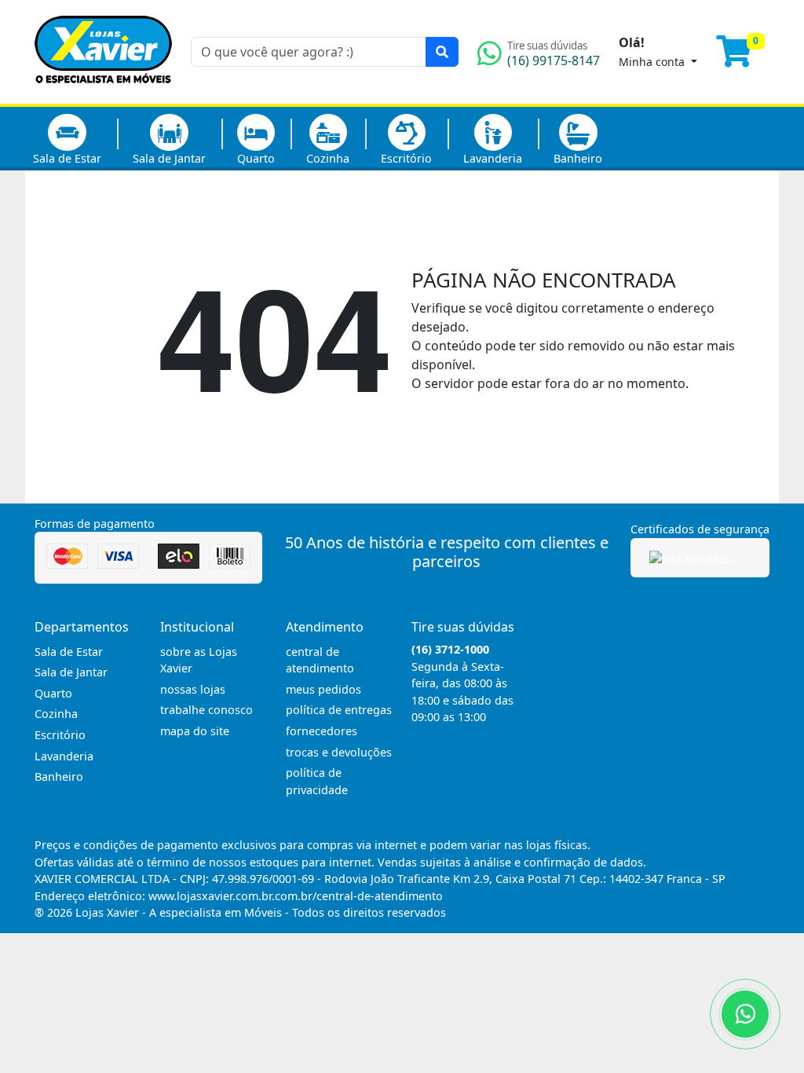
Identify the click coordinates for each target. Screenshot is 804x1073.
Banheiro (578, 158)
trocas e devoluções (339, 752)
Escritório (406, 158)
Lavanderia (492, 158)
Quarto (256, 158)
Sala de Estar (67, 158)
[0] (742, 58)
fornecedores (321, 730)
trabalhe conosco (206, 709)
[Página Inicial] (103, 94)
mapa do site (194, 730)
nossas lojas (192, 689)
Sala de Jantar (169, 158)
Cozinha (327, 158)
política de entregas (339, 709)
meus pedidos (323, 689)
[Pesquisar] (442, 52)
